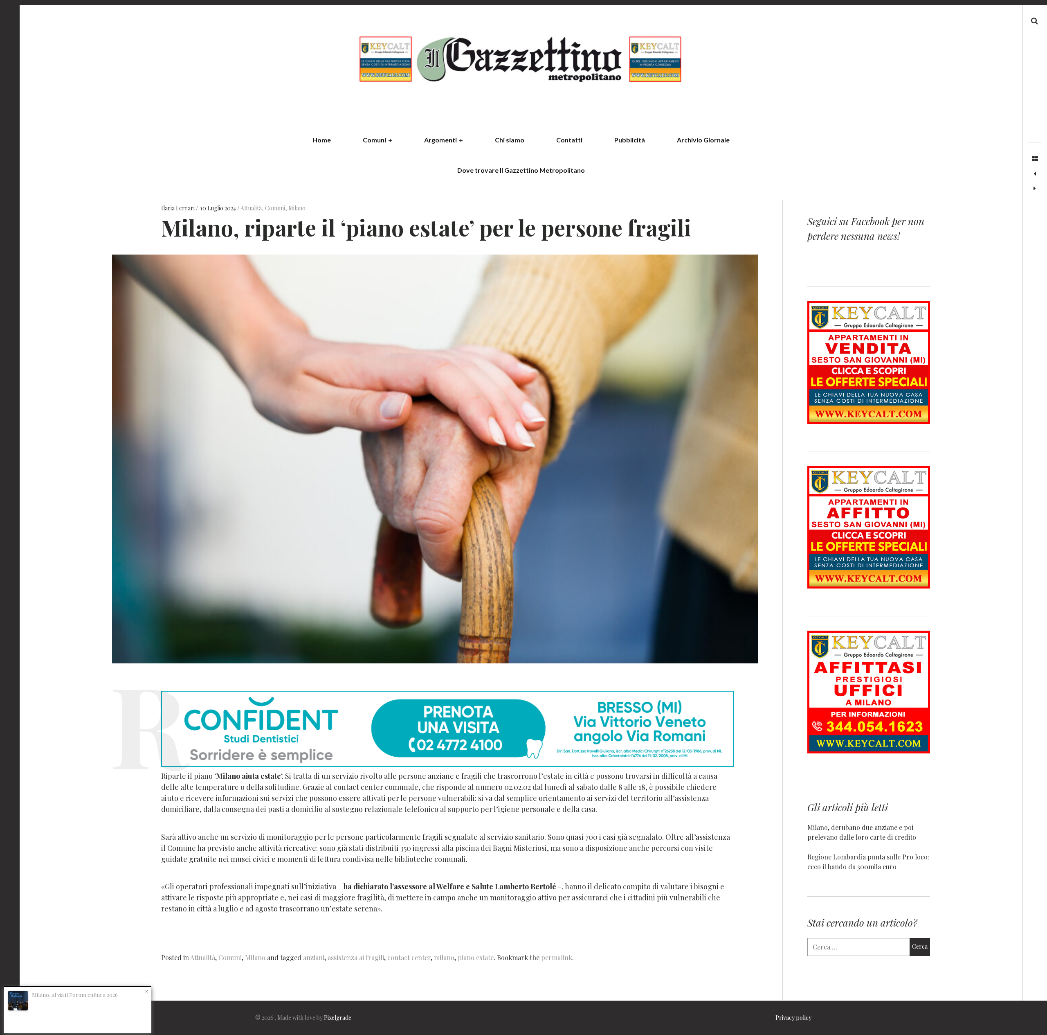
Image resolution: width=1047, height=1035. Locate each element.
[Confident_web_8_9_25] (447, 764)
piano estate (476, 957)
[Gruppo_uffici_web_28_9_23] (868, 750)
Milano (297, 208)
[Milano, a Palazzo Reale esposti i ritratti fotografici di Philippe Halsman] (1034, 188)
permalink (556, 957)
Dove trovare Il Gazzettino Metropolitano (521, 170)
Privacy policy (793, 1017)
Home (321, 140)
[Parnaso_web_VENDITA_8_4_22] (868, 421)
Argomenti (443, 140)
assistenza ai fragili (356, 957)
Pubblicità (629, 140)
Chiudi (146, 991)
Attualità (251, 208)
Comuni (377, 140)
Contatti (569, 140)
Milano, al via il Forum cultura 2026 (75, 994)
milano (444, 957)
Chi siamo (509, 140)
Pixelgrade (337, 1017)
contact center (409, 957)
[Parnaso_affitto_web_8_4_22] (868, 586)
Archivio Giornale (703, 140)
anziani (313, 957)
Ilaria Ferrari (178, 208)
